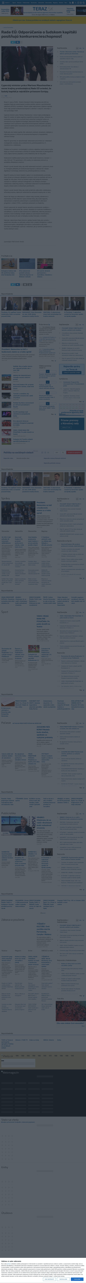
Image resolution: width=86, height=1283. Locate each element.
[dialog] (43, 1270)
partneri (9, 1263)
